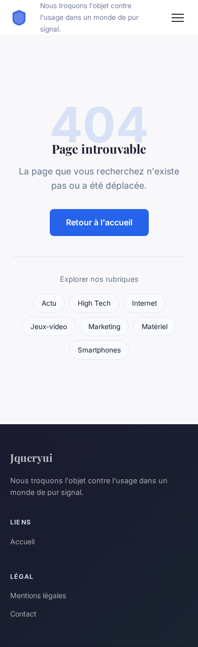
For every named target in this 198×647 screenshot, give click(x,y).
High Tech (94, 303)
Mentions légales (38, 595)
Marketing (104, 326)
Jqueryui (31, 457)
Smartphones (99, 350)
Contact (23, 613)
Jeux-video (48, 326)
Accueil (22, 541)
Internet (144, 303)
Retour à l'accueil (99, 222)
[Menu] (178, 18)
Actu (49, 303)
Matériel (155, 326)
